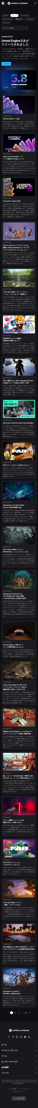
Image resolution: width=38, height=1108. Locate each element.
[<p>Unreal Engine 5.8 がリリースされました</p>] (19, 63)
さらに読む (6, 64)
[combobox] (15, 28)
